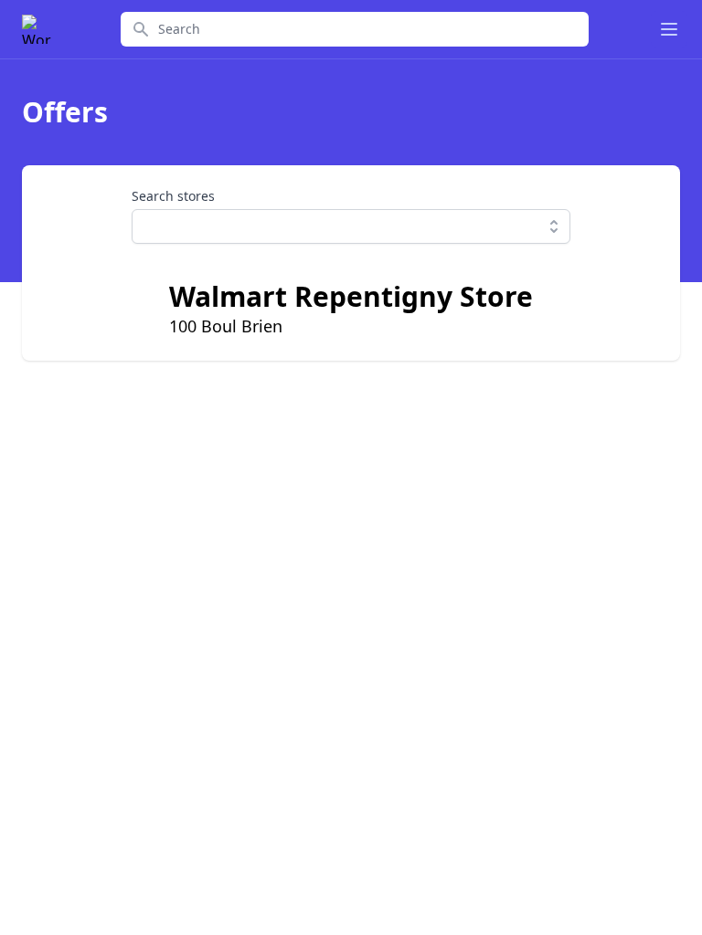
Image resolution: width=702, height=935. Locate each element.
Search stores (173, 196)
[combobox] (351, 226)
